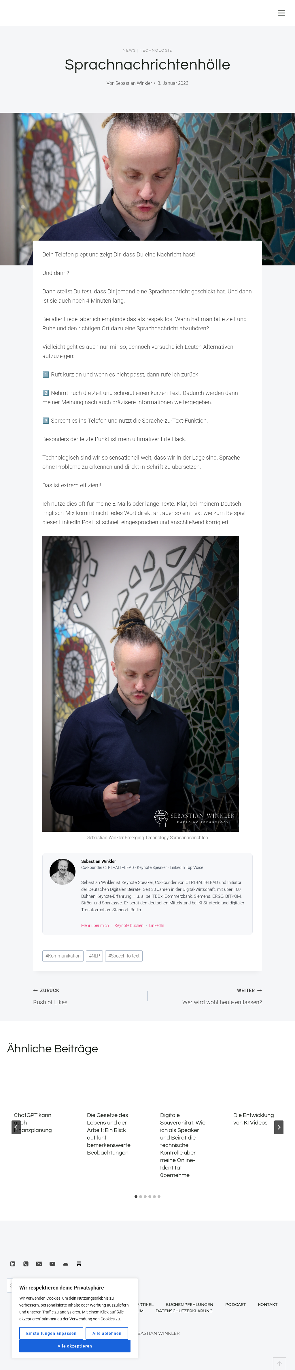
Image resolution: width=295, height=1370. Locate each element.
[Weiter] (278, 1127)
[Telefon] (26, 1264)
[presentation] (38, 1084)
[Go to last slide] (16, 1127)
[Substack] (79, 1264)
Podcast (235, 1304)
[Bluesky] (65, 1264)
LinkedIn (156, 925)
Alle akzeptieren (75, 1346)
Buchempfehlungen (189, 1304)
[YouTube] (52, 1264)
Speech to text (123, 956)
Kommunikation (63, 956)
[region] (75, 1318)
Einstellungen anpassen (51, 1333)
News (129, 50)
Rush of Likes (50, 997)
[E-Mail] (39, 1264)
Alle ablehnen (107, 1333)
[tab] (136, 1196)
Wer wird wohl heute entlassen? (222, 997)
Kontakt (267, 1304)
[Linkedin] (12, 1264)
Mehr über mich (95, 925)
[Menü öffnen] (281, 13)
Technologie (156, 50)
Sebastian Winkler (134, 83)
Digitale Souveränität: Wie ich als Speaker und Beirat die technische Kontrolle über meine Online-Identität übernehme (182, 1145)
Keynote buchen (129, 925)
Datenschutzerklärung (184, 1310)
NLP (94, 956)
